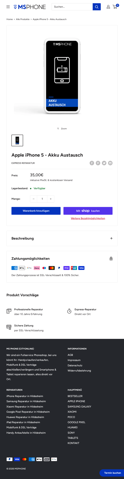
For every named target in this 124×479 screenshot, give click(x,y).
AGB (70, 354)
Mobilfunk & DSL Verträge (21, 427)
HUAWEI (73, 427)
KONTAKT (73, 443)
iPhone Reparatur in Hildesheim (24, 396)
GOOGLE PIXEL (76, 422)
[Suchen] (97, 6)
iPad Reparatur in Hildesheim (23, 422)
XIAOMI (72, 411)
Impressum (74, 360)
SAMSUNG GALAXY (79, 406)
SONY (71, 432)
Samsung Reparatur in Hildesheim (26, 401)
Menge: (16, 198)
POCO (71, 417)
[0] (115, 7)
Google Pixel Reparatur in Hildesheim (28, 411)
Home (9, 19)
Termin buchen (112, 472)
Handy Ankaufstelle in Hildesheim (26, 432)
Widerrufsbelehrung (79, 370)
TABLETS (73, 437)
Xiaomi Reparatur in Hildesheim (24, 406)
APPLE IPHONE (76, 401)
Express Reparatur (23, 163)
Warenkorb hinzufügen (36, 210)
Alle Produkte (23, 19)
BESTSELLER (75, 396)
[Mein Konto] (108, 7)
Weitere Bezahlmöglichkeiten (88, 218)
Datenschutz (75, 365)
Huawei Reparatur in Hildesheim (25, 417)
